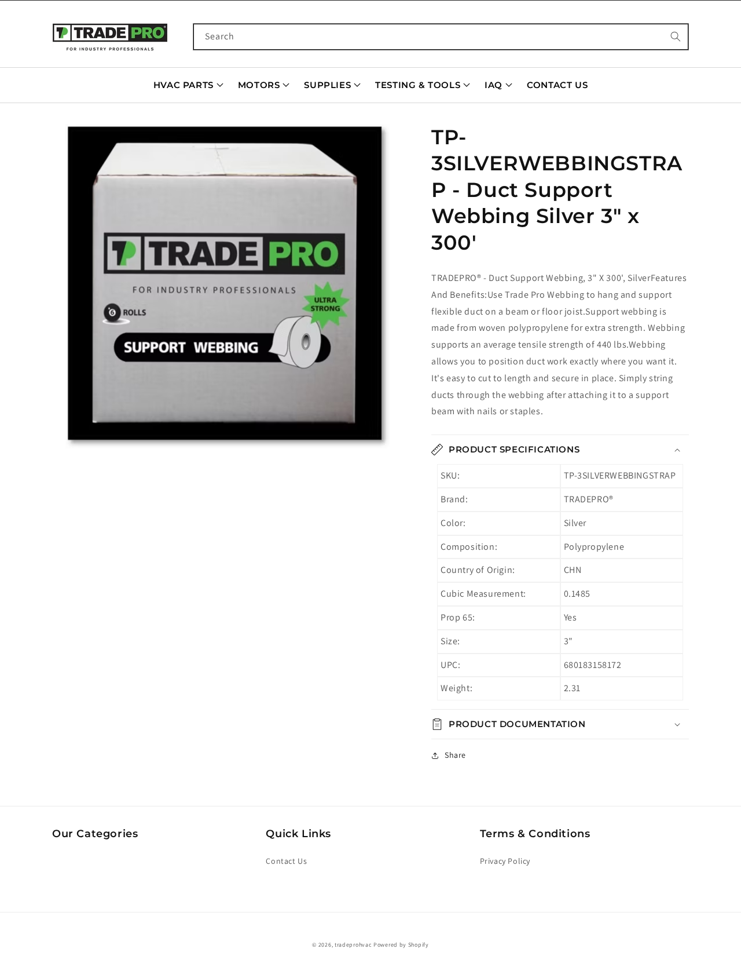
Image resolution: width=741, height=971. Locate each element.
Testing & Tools (417, 84)
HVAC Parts (183, 84)
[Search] (675, 36)
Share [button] (455, 755)
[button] (227, 286)
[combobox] (441, 37)
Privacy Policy (505, 861)
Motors (259, 84)
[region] (227, 286)
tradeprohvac (353, 944)
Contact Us (557, 84)
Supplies (327, 84)
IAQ (493, 84)
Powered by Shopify (401, 944)
